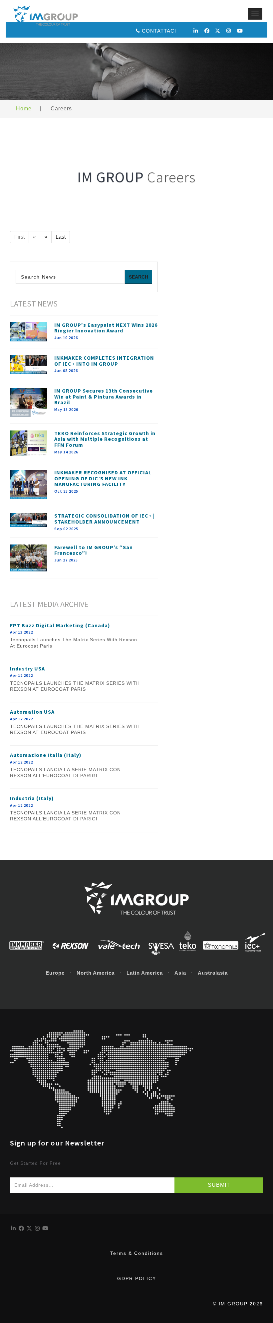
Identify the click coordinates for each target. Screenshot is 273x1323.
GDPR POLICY (136, 1278)
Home (24, 108)
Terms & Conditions (136, 1253)
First (19, 237)
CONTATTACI (159, 31)
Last (61, 237)
